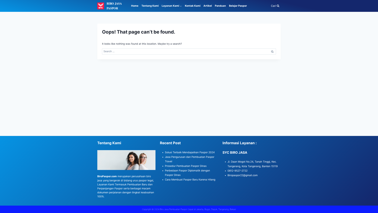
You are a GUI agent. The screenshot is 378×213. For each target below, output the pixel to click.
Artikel (207, 5)
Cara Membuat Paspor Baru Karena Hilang (190, 179)
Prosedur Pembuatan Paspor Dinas (186, 165)
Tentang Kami (150, 5)
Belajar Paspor (238, 5)
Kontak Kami (193, 5)
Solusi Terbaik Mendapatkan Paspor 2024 (190, 152)
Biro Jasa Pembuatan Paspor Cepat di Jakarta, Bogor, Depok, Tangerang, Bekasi (198, 209)
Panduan (220, 5)
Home (134, 5)
